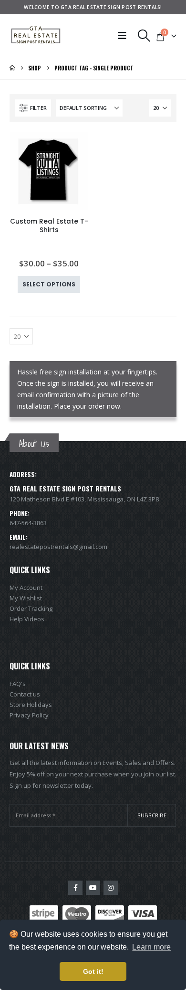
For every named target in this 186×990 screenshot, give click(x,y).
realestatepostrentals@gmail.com (58, 546)
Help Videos (27, 619)
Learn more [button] (151, 947)
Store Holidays (31, 704)
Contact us (25, 694)
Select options (48, 284)
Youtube (93, 888)
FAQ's (18, 683)
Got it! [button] (93, 971)
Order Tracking (31, 608)
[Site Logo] (36, 36)
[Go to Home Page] (12, 68)
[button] (144, 35)
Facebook (75, 888)
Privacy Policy (29, 715)
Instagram (110, 888)
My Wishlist (26, 598)
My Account (26, 587)
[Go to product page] (49, 171)
